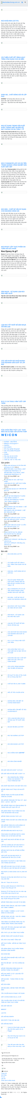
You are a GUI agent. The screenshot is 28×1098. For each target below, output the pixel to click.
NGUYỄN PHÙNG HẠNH (9, 1062)
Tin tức (3, 1077)
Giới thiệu (4, 1075)
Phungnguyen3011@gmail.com (10, 1055)
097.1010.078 (6, 1052)
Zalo (4, 1068)
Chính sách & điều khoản (8, 1080)
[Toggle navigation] (25, 2)
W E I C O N (9, 435)
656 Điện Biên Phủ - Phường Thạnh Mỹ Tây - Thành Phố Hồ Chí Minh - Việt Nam (13, 1059)
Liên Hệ (3, 1078)
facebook (5, 1071)
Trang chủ (4, 1073)
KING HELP (16, 1092)
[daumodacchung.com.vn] (10, 2)
